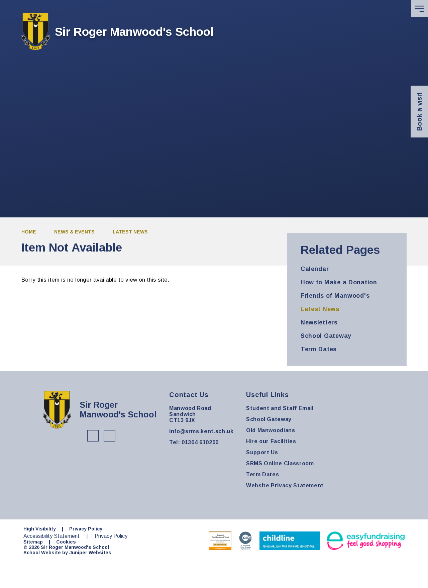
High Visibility (39, 528)
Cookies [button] (66, 542)
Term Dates (262, 474)
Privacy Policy (85, 528)
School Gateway (269, 419)
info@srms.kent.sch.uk (201, 431)
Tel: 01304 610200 (194, 442)
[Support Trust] (220, 540)
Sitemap (33, 542)
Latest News (130, 231)
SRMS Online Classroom (280, 463)
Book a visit (419, 111)
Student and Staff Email (280, 408)
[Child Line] (289, 540)
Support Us (262, 452)
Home (28, 231)
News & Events (74, 231)
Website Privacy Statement (285, 485)
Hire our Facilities (271, 441)
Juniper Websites (90, 552)
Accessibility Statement (51, 536)
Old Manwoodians (270, 430)
